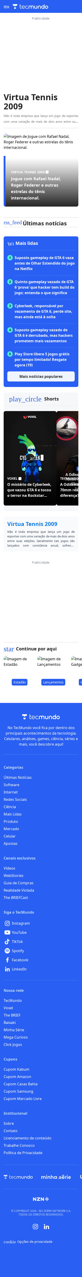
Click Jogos (13, 1044)
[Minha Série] (56, 1176)
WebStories (13, 875)
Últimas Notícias (18, 777)
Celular (10, 836)
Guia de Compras (18, 882)
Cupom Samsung (18, 1091)
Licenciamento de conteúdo (27, 1138)
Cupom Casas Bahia (21, 1083)
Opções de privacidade (28, 1241)
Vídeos (9, 868)
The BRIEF (12, 1015)
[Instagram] (35, 1226)
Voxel (8, 1007)
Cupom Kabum (16, 1069)
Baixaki (10, 1022)
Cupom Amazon (17, 1076)
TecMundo (13, 1000)
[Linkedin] (46, 1226)
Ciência (10, 806)
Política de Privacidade (23, 1152)
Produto (11, 821)
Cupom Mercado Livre (23, 1098)
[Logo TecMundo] (30, 6)
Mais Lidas (13, 814)
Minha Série (14, 1029)
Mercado (11, 828)
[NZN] (41, 1199)
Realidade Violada (19, 890)
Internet (11, 792)
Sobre (9, 1123)
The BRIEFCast (16, 897)
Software (11, 784)
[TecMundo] (18, 1176)
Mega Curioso (16, 1037)
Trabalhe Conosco (19, 1145)
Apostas (11, 843)
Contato (11, 1130)
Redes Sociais (15, 799)
